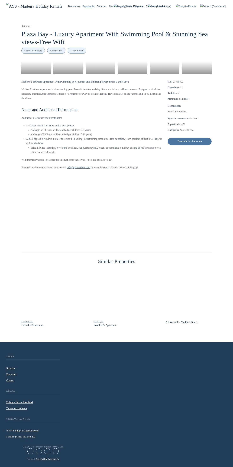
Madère (138, 6)
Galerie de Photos (33, 50)
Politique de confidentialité (19, 402)
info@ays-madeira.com (78, 167)
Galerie (150, 6)
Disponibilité (77, 50)
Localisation (56, 50)
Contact (160, 6)
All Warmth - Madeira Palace (182, 322)
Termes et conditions (16, 408)
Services (102, 6)
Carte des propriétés (120, 6)
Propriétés (88, 6)
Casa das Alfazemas (32, 325)
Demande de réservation (190, 141)
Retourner (26, 26)
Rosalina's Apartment (105, 325)
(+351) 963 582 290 (25, 436)
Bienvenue (74, 6)
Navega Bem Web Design (47, 459)
